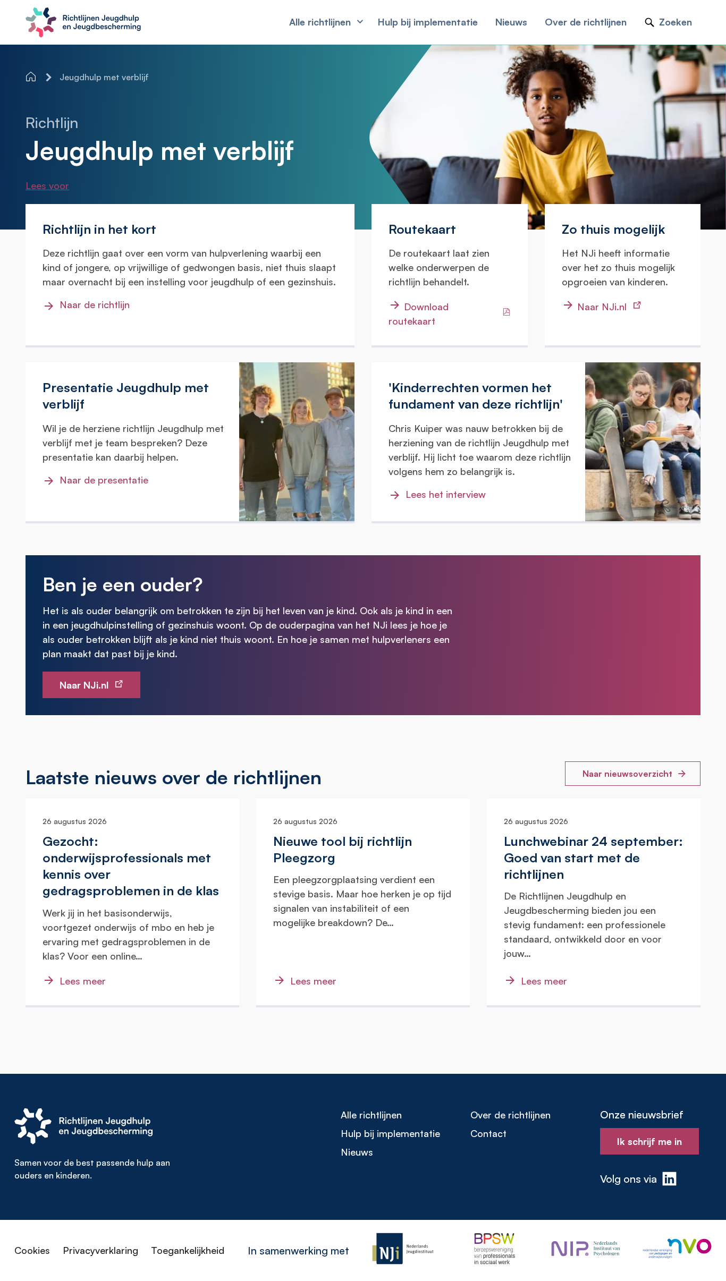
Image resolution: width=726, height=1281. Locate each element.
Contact (488, 1133)
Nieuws (357, 1152)
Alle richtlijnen (371, 1115)
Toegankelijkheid (187, 1250)
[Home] (32, 76)
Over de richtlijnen (510, 1115)
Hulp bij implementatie (390, 1133)
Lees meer (83, 981)
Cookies (32, 1250)
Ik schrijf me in (649, 1141)
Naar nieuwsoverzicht (627, 773)
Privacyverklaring (100, 1250)
